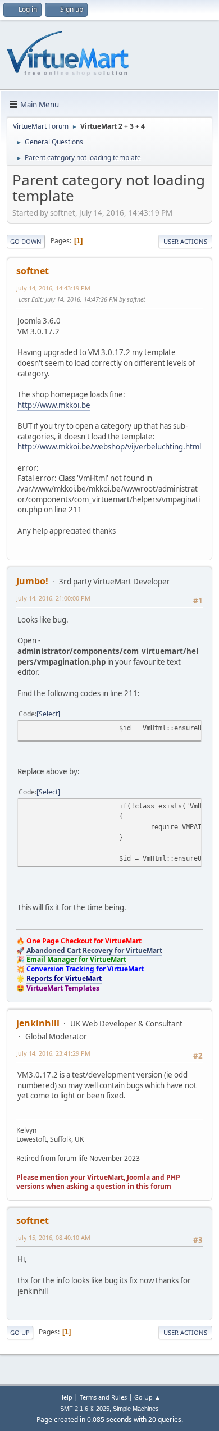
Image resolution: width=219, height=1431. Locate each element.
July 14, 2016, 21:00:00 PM (53, 598)
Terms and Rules (103, 1397)
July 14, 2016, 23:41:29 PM (53, 1053)
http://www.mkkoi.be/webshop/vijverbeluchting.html (109, 447)
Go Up (20, 1332)
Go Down (26, 241)
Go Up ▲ (147, 1397)
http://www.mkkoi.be (53, 405)
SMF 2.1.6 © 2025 (85, 1408)
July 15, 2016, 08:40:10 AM (53, 1237)
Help (65, 1397)
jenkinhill (38, 1023)
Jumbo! (32, 581)
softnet (32, 271)
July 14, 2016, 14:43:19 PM (53, 288)
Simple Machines (136, 1408)
